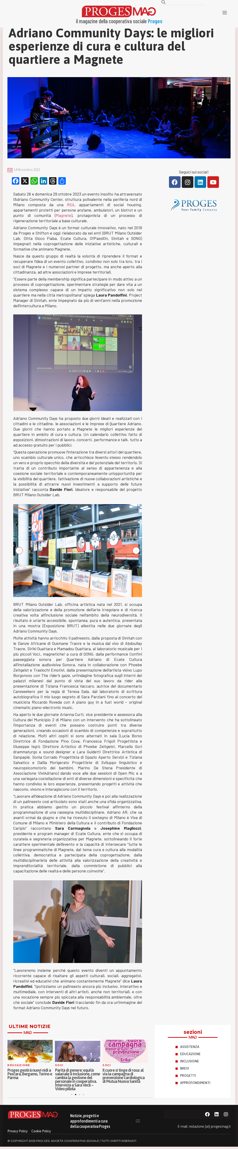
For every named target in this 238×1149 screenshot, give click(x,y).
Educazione (18, 1065)
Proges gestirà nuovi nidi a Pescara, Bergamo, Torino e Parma (29, 1074)
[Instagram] (187, 182)
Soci (59, 1065)
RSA (70, 204)
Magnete (63, 215)
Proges (155, 21)
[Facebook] (175, 182)
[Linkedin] (200, 182)
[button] (71, 594)
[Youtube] (213, 182)
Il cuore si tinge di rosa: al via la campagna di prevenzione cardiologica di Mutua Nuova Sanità (123, 1076)
